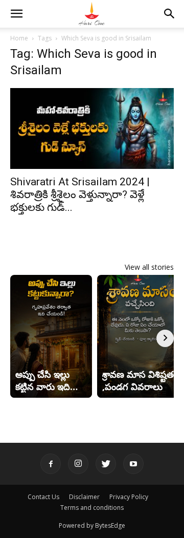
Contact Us (43, 496)
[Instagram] (78, 464)
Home (19, 38)
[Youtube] (133, 464)
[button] (16, 14)
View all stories (149, 267)
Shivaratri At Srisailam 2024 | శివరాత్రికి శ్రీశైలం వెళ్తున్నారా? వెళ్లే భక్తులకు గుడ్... (80, 194)
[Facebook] (50, 464)
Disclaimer (84, 496)
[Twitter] (106, 464)
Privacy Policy (128, 496)
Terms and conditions (92, 507)
